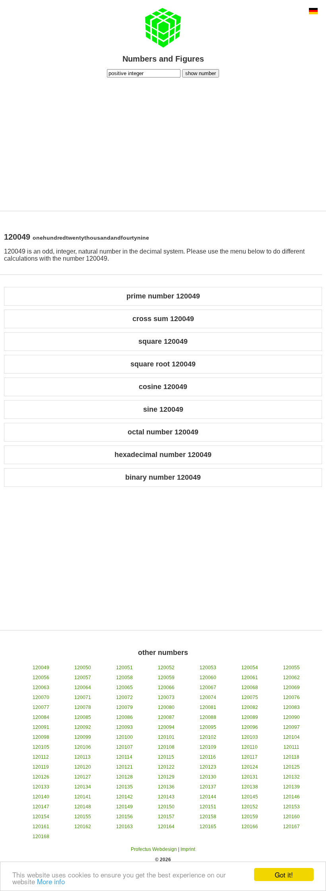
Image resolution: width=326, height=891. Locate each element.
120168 (41, 836)
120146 (291, 797)
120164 (166, 826)
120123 (208, 767)
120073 (166, 697)
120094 (166, 727)
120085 (82, 717)
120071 (82, 697)
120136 (166, 787)
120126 (41, 777)
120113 (82, 757)
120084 (41, 717)
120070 (41, 697)
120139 (291, 787)
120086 (124, 717)
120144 (208, 797)
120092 (82, 727)
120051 (124, 667)
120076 (291, 697)
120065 (124, 687)
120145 (249, 797)
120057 (82, 677)
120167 (291, 826)
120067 (208, 687)
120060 (208, 677)
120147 (41, 807)
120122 (166, 767)
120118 (291, 757)
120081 (208, 707)
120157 (166, 816)
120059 (166, 677)
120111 (291, 747)
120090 (291, 717)
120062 (291, 677)
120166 (249, 826)
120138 (249, 787)
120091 (41, 727)
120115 (166, 757)
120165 (208, 826)
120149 (124, 807)
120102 (208, 737)
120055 (291, 667)
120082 (249, 707)
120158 (208, 816)
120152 (249, 807)
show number (200, 73)
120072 (124, 697)
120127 (82, 777)
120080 (166, 707)
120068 (249, 687)
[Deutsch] (313, 11)
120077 (41, 707)
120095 (208, 727)
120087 (166, 717)
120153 (291, 807)
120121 (124, 767)
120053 (208, 667)
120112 (41, 757)
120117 (249, 757)
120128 (124, 777)
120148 (82, 807)
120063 (41, 687)
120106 (82, 747)
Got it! (284, 874)
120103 (249, 737)
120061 (249, 677)
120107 (124, 747)
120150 (166, 807)
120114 (124, 757)
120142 (124, 797)
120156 (124, 816)
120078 (82, 707)
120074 (208, 697)
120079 (124, 707)
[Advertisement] (163, 143)
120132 (291, 777)
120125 (291, 767)
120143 (166, 797)
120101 (166, 737)
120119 (41, 767)
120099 (82, 737)
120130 (208, 777)
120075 (249, 697)
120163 (124, 826)
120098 (41, 737)
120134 (82, 787)
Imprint (187, 849)
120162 (82, 826)
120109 (208, 747)
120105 (41, 747)
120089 (249, 717)
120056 (41, 677)
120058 (124, 677)
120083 (291, 707)
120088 (208, 717)
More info (51, 881)
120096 (249, 727)
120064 (82, 687)
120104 (291, 737)
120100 (124, 737)
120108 (166, 747)
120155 (82, 816)
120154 (41, 816)
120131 (249, 777)
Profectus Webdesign (154, 849)
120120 (82, 767)
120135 (124, 787)
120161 (41, 826)
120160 (291, 816)
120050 (82, 667)
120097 (291, 727)
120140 (41, 797)
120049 (41, 667)
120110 (249, 747)
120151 (208, 807)
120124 (249, 767)
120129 (166, 777)
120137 (208, 787)
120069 (291, 687)
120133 (41, 787)
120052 (166, 667)
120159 (249, 816)
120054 (249, 667)
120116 (208, 757)
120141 (82, 797)
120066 (166, 687)
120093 (124, 727)
